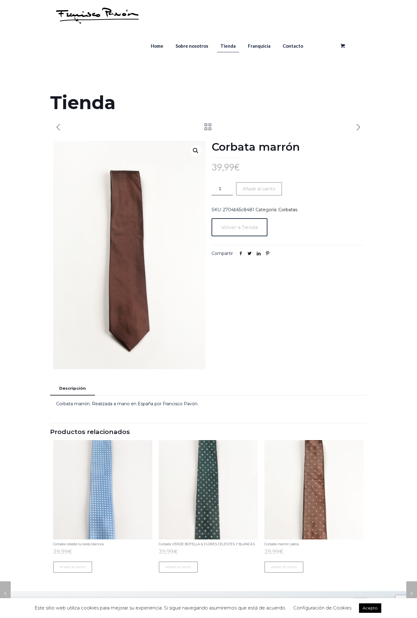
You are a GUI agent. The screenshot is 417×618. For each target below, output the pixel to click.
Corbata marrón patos (281, 544)
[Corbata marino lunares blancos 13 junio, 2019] (5, 593)
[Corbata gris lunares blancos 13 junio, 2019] (411, 593)
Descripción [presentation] (72, 388)
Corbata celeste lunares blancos (78, 544)
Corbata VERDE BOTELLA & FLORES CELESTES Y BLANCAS (207, 544)
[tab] (72, 388)
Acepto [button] (370, 607)
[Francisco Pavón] (97, 15)
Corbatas (287, 209)
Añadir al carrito (259, 189)
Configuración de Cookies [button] (322, 608)
